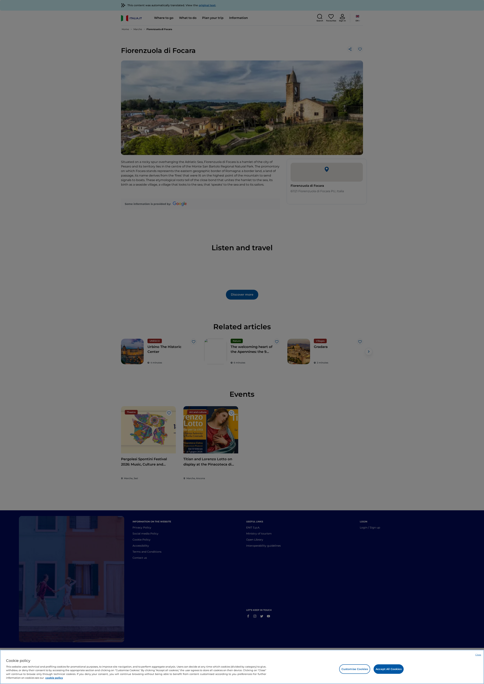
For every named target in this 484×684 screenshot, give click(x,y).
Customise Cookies (354, 669)
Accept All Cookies (389, 669)
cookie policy (54, 677)
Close (478, 654)
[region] (242, 667)
